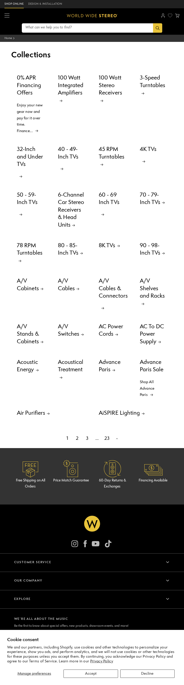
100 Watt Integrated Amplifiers (70, 85)
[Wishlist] (170, 15)
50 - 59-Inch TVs (27, 199)
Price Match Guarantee (71, 480)
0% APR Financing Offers (29, 85)
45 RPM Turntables (111, 153)
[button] (6, 15)
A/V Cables (66, 285)
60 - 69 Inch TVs (109, 199)
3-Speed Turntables (152, 81)
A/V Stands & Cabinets (28, 334)
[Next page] (117, 439)
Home (8, 38)
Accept (90, 674)
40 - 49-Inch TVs (68, 153)
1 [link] (67, 438)
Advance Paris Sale (152, 366)
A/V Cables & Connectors (112, 288)
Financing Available (153, 480)
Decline (147, 674)
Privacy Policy (101, 661)
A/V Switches (68, 330)
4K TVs (148, 149)
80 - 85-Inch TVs (68, 249)
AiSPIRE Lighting (119, 413)
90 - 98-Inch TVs (150, 249)
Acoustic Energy (27, 366)
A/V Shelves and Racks (152, 288)
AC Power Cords (111, 330)
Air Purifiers (31, 413)
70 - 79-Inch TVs (150, 199)
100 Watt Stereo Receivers (110, 85)
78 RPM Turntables (29, 249)
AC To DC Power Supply (152, 334)
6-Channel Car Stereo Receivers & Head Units (71, 210)
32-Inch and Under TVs (30, 156)
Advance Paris (109, 366)
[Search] (157, 28)
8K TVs (107, 246)
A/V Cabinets (28, 285)
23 (107, 438)
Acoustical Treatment (70, 366)
